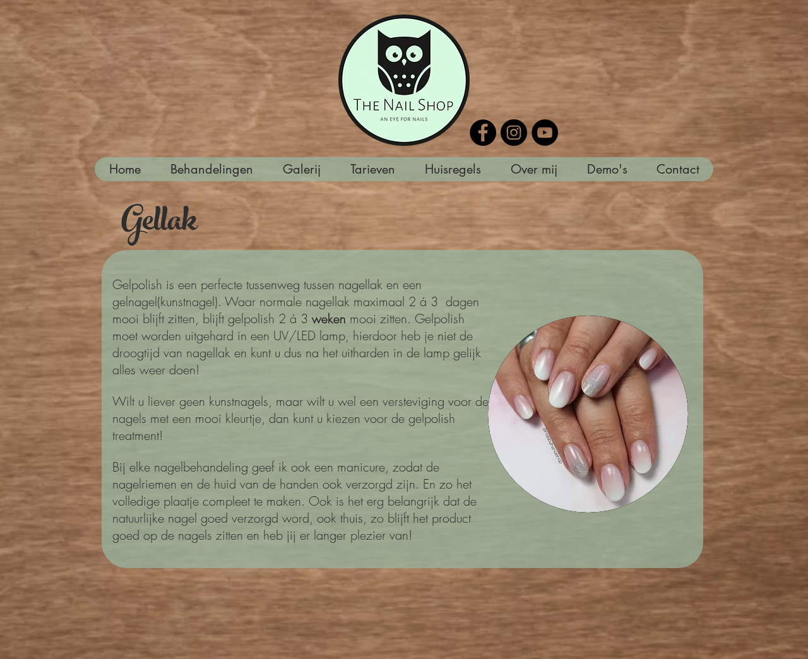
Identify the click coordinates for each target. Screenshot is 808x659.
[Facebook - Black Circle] (483, 132)
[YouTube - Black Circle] (545, 132)
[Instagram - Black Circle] (514, 132)
